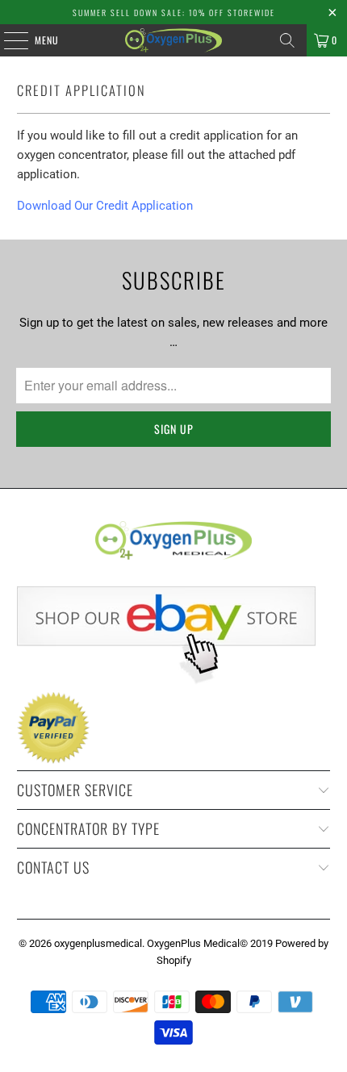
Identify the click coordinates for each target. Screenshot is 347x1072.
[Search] (287, 40)
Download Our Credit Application (105, 205)
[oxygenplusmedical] (174, 40)
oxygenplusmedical (98, 943)
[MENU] (7, 40)
